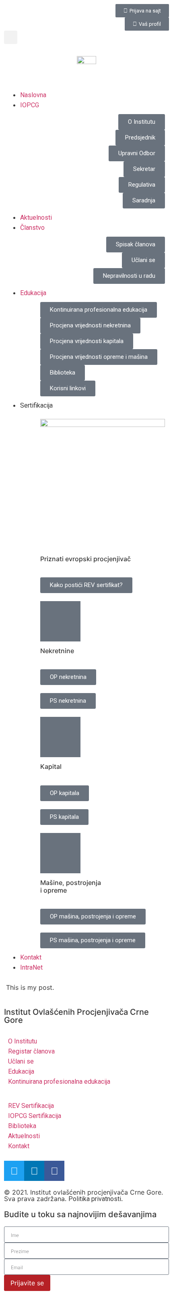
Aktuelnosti (36, 217)
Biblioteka (22, 1126)
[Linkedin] (34, 1171)
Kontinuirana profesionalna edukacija (59, 1081)
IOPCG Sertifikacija (34, 1116)
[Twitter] (14, 1171)
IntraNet (31, 967)
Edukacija (33, 293)
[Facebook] (54, 1171)
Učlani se (21, 1061)
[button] (10, 37)
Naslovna (33, 95)
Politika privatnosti (94, 1199)
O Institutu (22, 1041)
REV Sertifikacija (31, 1106)
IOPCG (29, 105)
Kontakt (30, 957)
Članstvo (32, 227)
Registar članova (31, 1051)
